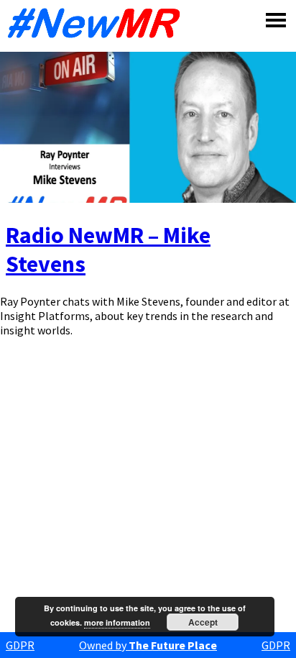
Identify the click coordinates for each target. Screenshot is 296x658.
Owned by (148, 645)
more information (117, 622)
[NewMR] (98, 23)
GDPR (20, 645)
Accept (203, 622)
